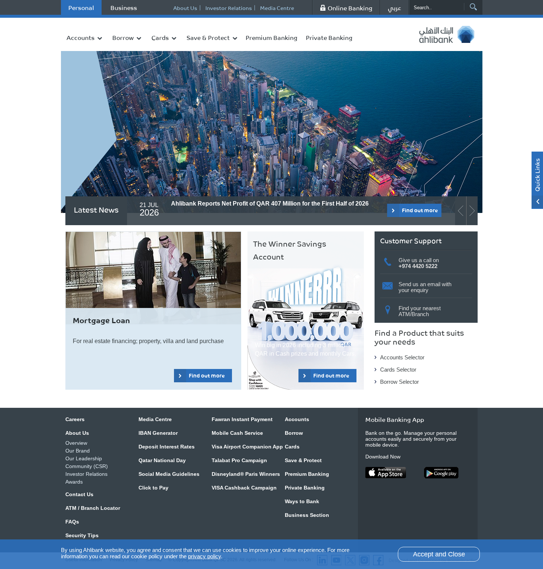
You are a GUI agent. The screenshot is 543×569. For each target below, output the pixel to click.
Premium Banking (271, 37)
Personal (81, 7)
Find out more (148, 161)
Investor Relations (228, 7)
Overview (76, 443)
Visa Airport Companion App (247, 447)
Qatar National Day (162, 460)
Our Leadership (83, 458)
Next (200, 162)
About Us (185, 7)
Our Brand (77, 451)
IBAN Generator (158, 433)
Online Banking (350, 8)
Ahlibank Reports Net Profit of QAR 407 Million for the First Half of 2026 (270, 203)
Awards (74, 482)
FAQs (72, 522)
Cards (160, 37)
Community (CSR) (86, 466)
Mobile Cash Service (237, 433)
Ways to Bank (302, 501)
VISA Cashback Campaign (244, 488)
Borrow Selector (399, 382)
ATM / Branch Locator (92, 508)
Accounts (80, 37)
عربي (394, 7)
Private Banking (329, 37)
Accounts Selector (402, 357)
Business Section (307, 515)
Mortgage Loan (101, 320)
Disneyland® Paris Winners (246, 474)
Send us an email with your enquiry (425, 287)
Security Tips (82, 535)
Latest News (96, 209)
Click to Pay (153, 488)
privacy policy (204, 556)
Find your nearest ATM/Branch (420, 311)
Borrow (123, 37)
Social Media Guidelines (169, 474)
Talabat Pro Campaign (239, 460)
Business (123, 7)
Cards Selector (398, 369)
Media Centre (277, 7)
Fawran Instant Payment (242, 419)
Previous (187, 162)
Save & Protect (208, 37)
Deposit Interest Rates (167, 447)
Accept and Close (439, 554)
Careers (75, 419)
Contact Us (79, 494)
